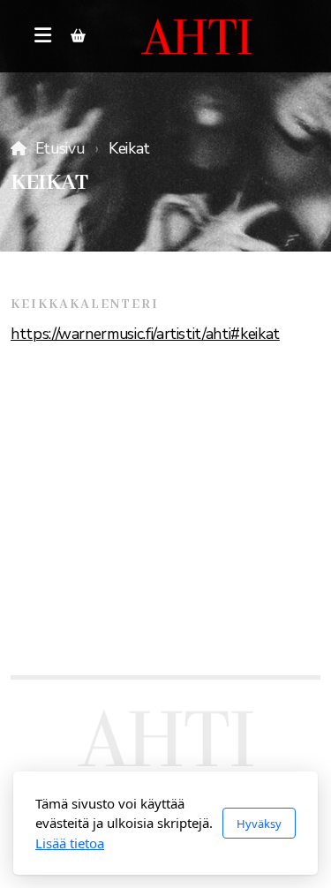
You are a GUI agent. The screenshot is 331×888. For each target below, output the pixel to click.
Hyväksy (259, 824)
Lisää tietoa (69, 843)
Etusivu (59, 148)
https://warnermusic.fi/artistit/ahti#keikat (145, 333)
